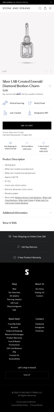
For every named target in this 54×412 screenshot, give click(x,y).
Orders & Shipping (14, 330)
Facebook (39, 324)
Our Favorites (14, 292)
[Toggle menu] (51, 8)
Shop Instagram (14, 306)
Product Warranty (14, 337)
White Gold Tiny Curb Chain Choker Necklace (26, 201)
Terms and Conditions (26, 401)
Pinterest (40, 330)
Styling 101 (40, 292)
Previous (46, 71)
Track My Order (14, 324)
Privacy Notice (36, 405)
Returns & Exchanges (14, 334)
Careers (39, 295)
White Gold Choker (26, 200)
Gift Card (14, 303)
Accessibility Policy (20, 405)
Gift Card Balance (14, 348)
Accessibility (14, 358)
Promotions (14, 344)
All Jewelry (14, 295)
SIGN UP (27, 375)
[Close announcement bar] (51, 2)
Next (51, 71)
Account (14, 327)
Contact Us (14, 355)
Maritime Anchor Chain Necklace (28, 197)
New (14, 289)
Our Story (40, 289)
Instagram (39, 327)
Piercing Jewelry (14, 299)
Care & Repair (14, 341)
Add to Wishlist (50, 86)
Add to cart (27, 125)
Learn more (27, 148)
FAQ (14, 351)
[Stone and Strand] (16, 8)
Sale (14, 310)
